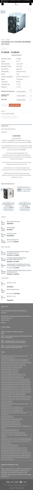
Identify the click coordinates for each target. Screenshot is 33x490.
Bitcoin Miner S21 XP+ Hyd (25, 362)
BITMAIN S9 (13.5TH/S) (26, 396)
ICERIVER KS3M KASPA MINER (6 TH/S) (10, 430)
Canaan (8, 39)
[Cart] (30, 4)
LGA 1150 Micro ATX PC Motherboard (10, 445)
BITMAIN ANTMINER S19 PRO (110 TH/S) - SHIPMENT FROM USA (16, 382)
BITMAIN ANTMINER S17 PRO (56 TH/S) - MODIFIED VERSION (15, 379)
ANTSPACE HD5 (5, 362)
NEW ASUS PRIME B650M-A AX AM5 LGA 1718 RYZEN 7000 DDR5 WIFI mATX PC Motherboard (16, 458)
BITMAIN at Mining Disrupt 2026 (14, 331)
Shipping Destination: (7, 91)
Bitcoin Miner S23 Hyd (6, 367)
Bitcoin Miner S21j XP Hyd (19, 365)
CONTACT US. (5, 476)
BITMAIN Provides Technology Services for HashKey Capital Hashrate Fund (16, 346)
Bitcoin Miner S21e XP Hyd (7, 365)
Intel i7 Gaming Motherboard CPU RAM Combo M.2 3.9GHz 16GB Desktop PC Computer (15, 442)
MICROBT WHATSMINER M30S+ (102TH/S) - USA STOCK (14, 448)
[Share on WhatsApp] (2, 117)
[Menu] (2, 4)
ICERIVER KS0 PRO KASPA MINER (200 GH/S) (11, 424)
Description (4, 126)
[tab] (16, 126)
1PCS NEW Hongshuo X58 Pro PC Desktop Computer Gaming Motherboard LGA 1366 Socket (15, 357)
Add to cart (14, 105)
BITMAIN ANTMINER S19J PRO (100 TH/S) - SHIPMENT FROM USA (16, 389)
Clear (30, 89)
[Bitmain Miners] (16, 4)
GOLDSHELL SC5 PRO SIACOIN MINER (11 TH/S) (12, 408)
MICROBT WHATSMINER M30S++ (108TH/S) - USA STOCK (14, 450)
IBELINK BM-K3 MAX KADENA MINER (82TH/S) (12, 419)
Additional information (8, 129)
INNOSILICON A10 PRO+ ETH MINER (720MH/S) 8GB (13, 433)
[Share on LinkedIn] (16, 117)
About (5, 484)
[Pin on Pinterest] (13, 117)
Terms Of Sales (17, 484)
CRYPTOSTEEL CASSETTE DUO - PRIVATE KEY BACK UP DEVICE (16, 399)
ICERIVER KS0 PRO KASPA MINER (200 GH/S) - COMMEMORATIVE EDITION (16, 427)
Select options (8, 209)
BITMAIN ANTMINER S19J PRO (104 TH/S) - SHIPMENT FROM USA (16, 392)
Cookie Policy (20, 472)
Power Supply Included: (5, 95)
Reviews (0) (4, 132)
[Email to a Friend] (11, 117)
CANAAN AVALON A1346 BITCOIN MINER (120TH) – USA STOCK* (8, 204)
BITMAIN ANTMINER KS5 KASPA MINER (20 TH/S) (12, 377)
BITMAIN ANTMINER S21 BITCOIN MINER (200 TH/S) (13, 394)
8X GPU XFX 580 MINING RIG (22, 360)
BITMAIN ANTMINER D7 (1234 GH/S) (10, 372)
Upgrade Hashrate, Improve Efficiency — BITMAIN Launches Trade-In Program (16, 341)
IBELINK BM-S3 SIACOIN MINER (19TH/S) (10, 421)
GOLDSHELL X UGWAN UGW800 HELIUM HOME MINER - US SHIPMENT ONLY (15, 413)
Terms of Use (25, 484)
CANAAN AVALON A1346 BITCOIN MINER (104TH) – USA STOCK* (24, 204)
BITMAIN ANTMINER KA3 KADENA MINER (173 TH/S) (13, 374)
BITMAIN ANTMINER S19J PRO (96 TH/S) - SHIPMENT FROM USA (16, 387)
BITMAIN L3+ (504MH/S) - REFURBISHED (10, 396)
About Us (3, 322)
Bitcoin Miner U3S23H (16, 367)
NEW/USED (4, 99)
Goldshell (12, 113)
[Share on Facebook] (5, 117)
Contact (10, 484)
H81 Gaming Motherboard (7, 416)
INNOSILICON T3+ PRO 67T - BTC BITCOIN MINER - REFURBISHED (16, 439)
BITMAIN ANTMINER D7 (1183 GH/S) (10, 370)
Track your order (12, 485)
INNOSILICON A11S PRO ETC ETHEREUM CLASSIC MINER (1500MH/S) (14, 436)
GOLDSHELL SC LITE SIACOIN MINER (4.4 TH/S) (12, 410)
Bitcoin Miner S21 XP (14, 362)
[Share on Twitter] (8, 117)
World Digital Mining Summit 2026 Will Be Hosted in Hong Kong (18, 336)
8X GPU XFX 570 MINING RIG (8, 360)
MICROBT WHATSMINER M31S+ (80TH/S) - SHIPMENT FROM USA (16, 455)
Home (2, 39)
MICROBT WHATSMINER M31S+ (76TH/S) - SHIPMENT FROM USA (16, 453)
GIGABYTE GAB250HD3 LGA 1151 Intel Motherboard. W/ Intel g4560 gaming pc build (15, 404)
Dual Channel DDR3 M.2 (7, 401)
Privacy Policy (22, 485)
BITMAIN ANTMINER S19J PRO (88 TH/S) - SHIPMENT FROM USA (16, 384)
